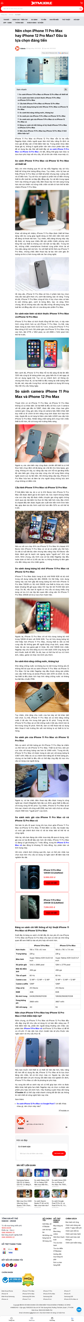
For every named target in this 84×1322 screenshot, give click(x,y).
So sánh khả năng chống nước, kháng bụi (35, 113)
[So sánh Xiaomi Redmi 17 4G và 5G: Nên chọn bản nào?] (42, 1194)
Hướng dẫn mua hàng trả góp (58, 1256)
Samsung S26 (47, 1296)
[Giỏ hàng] (81, 3)
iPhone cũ (5, 1299)
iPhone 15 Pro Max (49, 1294)
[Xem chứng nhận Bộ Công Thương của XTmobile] (12, 1280)
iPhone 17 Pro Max (28, 1291)
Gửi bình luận (59, 1153)
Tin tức (11, 14)
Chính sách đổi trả (72, 1231)
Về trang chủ (47, 1241)
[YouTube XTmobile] (7, 1265)
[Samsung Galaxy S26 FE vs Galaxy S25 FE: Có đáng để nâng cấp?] (24, 1173)
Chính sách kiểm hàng (73, 1243)
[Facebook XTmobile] (3, 1265)
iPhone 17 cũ (27, 1299)
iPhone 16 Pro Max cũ (71, 1299)
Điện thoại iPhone (7, 1291)
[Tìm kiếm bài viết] (81, 9)
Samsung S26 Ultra (29, 1296)
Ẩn (66, 89)
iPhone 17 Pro (47, 1291)
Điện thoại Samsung (8, 1296)
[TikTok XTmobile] (11, 1265)
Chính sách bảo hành (73, 1234)
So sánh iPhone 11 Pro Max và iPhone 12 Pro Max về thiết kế (43, 94)
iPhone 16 (5, 1294)
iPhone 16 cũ (47, 1299)
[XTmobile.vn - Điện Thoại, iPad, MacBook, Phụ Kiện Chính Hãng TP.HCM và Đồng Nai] (41, 3)
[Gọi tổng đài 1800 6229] (2, 3)
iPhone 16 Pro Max (28, 1294)
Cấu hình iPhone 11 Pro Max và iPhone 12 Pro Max (39, 104)
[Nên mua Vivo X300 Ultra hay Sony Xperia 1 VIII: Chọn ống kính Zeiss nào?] (24, 1194)
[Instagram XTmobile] (15, 1265)
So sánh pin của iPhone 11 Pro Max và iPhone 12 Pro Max (41, 116)
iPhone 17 (67, 1291)
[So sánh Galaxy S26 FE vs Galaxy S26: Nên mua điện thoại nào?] (42, 1173)
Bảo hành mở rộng (72, 1222)
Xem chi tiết (51, 883)
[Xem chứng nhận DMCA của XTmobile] (28, 1280)
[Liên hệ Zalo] (79, 1309)
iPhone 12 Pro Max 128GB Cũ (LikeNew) (53, 871)
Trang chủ (4, 14)
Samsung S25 (68, 1296)
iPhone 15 (67, 1294)
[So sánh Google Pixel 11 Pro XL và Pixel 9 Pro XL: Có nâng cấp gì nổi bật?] (59, 1194)
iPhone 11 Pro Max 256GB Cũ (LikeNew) (54, 901)
